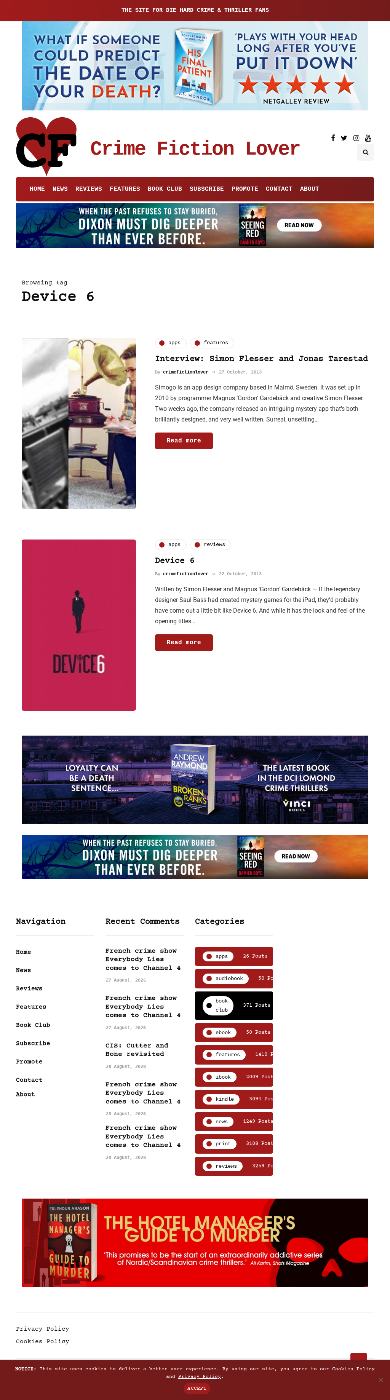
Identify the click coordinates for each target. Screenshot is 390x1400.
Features (125, 189)
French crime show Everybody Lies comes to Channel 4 (143, 959)
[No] (380, 1380)
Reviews (88, 189)
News (60, 189)
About (309, 189)
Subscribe (207, 189)
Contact (279, 189)
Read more (184, 440)
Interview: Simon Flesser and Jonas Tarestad (261, 359)
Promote (245, 189)
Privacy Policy (42, 1329)
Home (37, 189)
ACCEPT (196, 1388)
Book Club (165, 189)
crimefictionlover (185, 372)
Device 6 (175, 561)
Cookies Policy (42, 1341)
